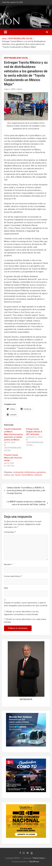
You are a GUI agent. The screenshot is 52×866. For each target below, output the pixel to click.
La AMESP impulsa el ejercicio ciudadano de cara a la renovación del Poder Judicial (26, 503)
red (12, 475)
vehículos (38, 475)
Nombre (8, 564)
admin (19, 89)
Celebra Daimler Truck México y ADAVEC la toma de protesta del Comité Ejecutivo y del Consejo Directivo (26, 490)
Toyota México (27, 475)
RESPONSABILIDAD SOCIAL (16, 58)
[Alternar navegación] (5, 32)
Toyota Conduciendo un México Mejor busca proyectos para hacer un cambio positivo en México (13, 434)
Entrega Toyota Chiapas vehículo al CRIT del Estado (34, 431)
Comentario (10, 532)
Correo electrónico (13, 576)
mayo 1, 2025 (9, 89)
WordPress (34, 861)
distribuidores (30, 472)
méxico (7, 475)
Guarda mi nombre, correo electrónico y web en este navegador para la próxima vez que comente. (26, 604)
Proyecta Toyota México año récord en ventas (13, 457)
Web (6, 588)
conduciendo (18, 472)
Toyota (17, 475)
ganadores (41, 472)
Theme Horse (38, 858)
